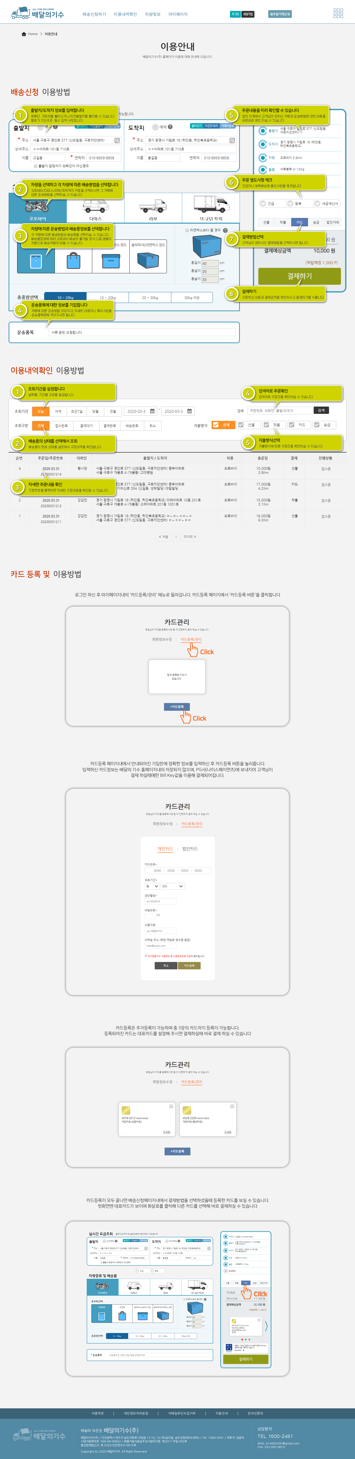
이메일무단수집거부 (182, 1413)
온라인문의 (255, 1413)
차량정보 (153, 14)
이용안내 (222, 1413)
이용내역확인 (125, 14)
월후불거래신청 (280, 14)
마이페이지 (178, 14)
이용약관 (98, 1413)
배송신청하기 (94, 14)
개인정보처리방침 (136, 1413)
